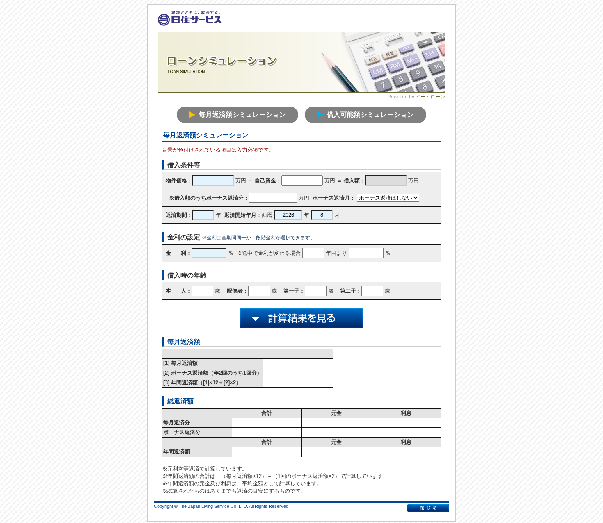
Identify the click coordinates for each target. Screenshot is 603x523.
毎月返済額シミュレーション (242, 114)
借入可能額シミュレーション (370, 114)
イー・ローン (430, 97)
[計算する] (301, 318)
